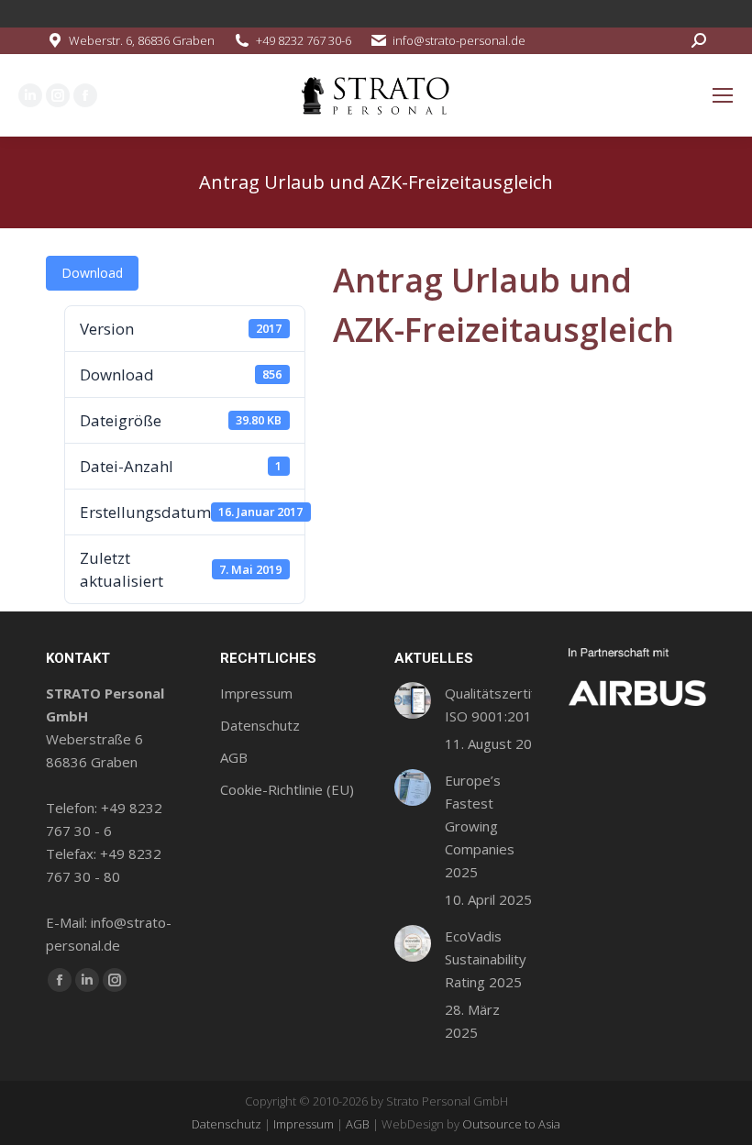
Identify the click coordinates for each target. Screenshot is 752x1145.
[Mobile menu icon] (723, 95)
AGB (358, 1124)
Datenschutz (226, 1124)
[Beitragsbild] (412, 700)
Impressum (303, 1124)
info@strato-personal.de (459, 40)
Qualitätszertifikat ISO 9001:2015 (501, 704)
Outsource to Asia (511, 1124)
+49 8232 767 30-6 (303, 40)
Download (92, 272)
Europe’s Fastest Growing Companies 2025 (479, 826)
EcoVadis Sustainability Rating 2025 (485, 959)
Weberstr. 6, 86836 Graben (142, 40)
